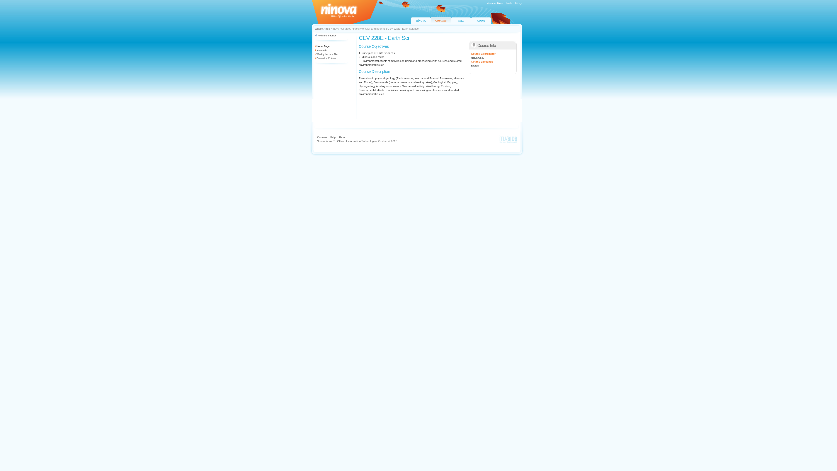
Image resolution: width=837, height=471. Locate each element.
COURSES (441, 20)
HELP (461, 20)
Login (509, 3)
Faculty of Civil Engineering (369, 28)
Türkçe (518, 3)
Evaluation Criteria (326, 58)
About (342, 137)
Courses (346, 28)
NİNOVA (421, 20)
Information (322, 50)
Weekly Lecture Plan (327, 54)
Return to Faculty (327, 35)
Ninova (335, 28)
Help (333, 137)
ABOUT (481, 20)
